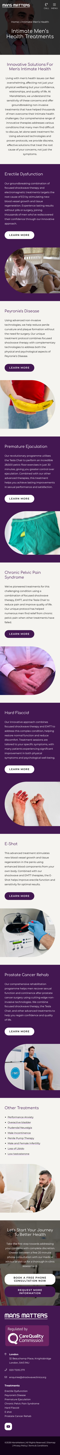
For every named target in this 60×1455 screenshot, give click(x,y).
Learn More (19, 235)
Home (15, 21)
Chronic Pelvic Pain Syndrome (22, 1403)
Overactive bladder (19, 1122)
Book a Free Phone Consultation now (30, 1279)
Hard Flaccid (12, 1407)
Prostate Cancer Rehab (18, 1416)
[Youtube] (8, 1426)
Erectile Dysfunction (16, 1391)
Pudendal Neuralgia (20, 1127)
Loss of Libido (16, 1148)
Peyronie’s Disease (15, 1395)
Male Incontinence (19, 1132)
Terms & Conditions (38, 1445)
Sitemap (51, 1442)
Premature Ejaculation (18, 1399)
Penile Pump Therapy (21, 1138)
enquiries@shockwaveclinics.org (28, 1377)
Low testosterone (18, 1153)
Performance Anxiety (21, 1117)
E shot (8, 1411)
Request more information (30, 1292)
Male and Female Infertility (24, 1143)
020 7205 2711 (17, 1369)
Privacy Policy (20, 1445)
